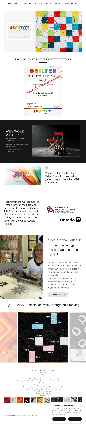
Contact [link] (74, 3)
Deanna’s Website (58, 294)
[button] (24, 3)
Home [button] (23, 415)
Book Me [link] (48, 3)
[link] (19, 31)
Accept (75, 419)
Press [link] (66, 3)
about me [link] (39, 3)
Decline (59, 419)
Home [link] (10, 3)
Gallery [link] (58, 3)
